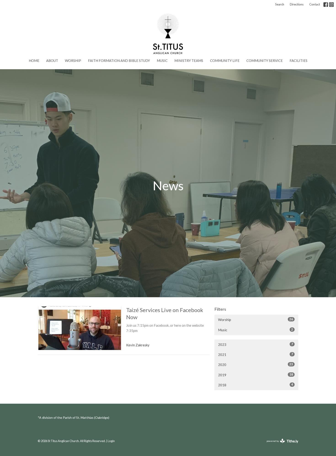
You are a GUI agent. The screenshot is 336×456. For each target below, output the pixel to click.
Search (279, 4)
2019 (255, 375)
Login (111, 441)
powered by (281, 445)
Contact (314, 4)
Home (34, 60)
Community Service (264, 60)
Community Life (225, 60)
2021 (255, 354)
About (52, 60)
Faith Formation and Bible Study (119, 60)
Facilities (298, 60)
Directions (297, 4)
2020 (255, 364)
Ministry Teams (188, 60)
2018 (255, 385)
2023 (255, 344)
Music (162, 60)
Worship (73, 60)
